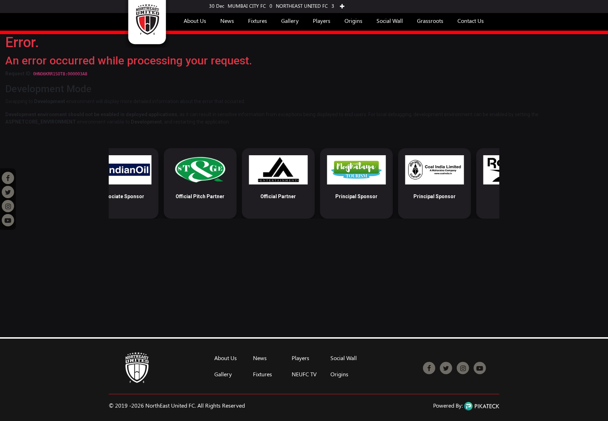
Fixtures (257, 20)
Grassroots (430, 20)
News (227, 20)
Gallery (290, 20)
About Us (195, 20)
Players (321, 20)
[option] (145, 183)
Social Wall (389, 20)
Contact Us (470, 20)
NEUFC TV (304, 374)
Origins (353, 20)
